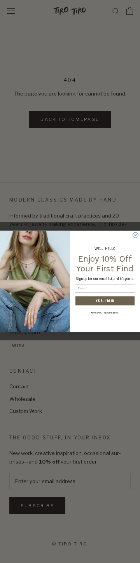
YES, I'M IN (105, 301)
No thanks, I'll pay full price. (105, 312)
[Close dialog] (135, 235)
